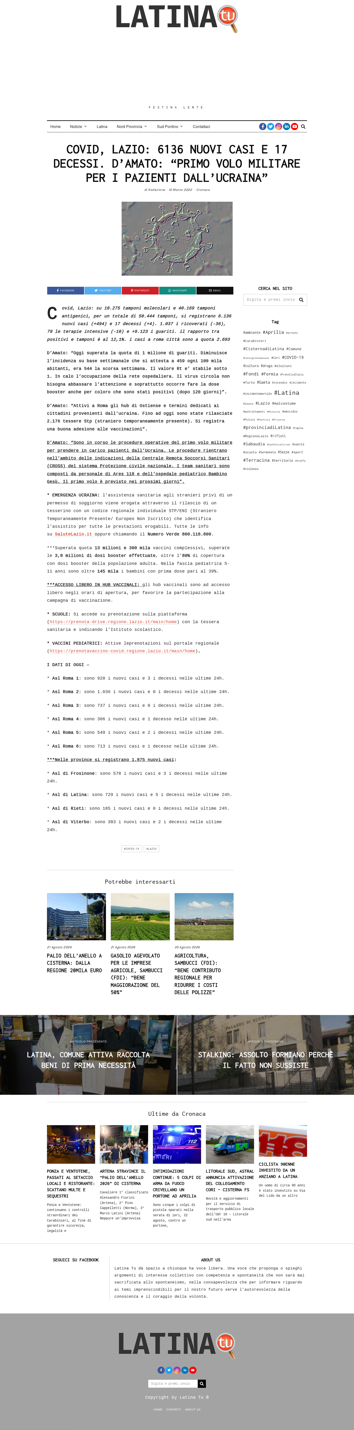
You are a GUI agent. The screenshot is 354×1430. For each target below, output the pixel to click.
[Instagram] (278, 126)
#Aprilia (273, 332)
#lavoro (248, 403)
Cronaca (203, 190)
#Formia (269, 373)
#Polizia (249, 419)
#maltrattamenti (254, 411)
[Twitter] (270, 126)
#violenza (250, 469)
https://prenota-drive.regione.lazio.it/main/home (113, 622)
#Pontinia (263, 419)
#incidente (297, 382)
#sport (297, 452)
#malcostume (284, 403)
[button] (301, 300)
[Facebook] (262, 126)
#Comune (294, 349)
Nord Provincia (129, 126)
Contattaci (201, 126)
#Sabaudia (254, 443)
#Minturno (273, 411)
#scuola (250, 452)
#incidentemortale (257, 393)
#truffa (300, 460)
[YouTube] (294, 126)
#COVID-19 (131, 848)
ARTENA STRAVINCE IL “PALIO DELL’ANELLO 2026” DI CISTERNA (123, 1177)
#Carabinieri (254, 341)
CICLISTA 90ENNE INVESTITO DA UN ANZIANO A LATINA (278, 1170)
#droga (266, 366)
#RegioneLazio (255, 436)
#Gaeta (263, 382)
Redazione (156, 190)
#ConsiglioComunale (256, 358)
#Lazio (151, 848)
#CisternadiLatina (263, 348)
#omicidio (289, 411)
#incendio (279, 382)
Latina (102, 126)
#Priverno (278, 419)
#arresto (292, 332)
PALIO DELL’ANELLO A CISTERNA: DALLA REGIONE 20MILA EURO (74, 963)
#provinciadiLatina (267, 427)
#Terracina (256, 460)
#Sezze (283, 452)
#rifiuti (278, 436)
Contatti (173, 1409)
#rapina (298, 428)
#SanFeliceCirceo (278, 444)
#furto (249, 382)
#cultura (251, 366)
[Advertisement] (177, 69)
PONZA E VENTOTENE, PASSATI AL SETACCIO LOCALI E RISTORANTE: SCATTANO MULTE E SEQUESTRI (71, 1183)
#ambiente (252, 332)
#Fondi (251, 373)
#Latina (286, 392)
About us (193, 1409)
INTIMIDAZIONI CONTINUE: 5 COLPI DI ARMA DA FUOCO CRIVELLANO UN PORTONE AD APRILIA (177, 1183)
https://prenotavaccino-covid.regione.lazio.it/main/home (122, 651)
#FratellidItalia (291, 374)
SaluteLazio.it (73, 534)
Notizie (76, 126)
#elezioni (283, 366)
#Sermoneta (267, 452)
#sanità (298, 444)
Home (55, 126)
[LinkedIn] (286, 126)
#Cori (275, 358)
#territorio (282, 460)
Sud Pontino (167, 126)
